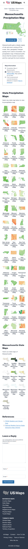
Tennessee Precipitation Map (6, 305)
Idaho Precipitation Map (6, 158)
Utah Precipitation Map (22, 305)
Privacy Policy (8, 537)
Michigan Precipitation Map (14, 199)
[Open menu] (4, 2)
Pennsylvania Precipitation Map (22, 275)
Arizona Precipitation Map (14, 115)
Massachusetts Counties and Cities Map (22, 392)
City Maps (5, 505)
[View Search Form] (24, 2)
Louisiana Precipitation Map (6, 185)
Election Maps (6, 522)
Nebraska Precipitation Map (6, 228)
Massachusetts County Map (22, 365)
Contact (12, 534)
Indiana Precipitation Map (22, 158)
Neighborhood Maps (8, 509)
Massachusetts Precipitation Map (6, 200)
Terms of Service (19, 537)
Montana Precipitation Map (22, 215)
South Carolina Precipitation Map (14, 290)
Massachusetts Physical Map (14, 379)
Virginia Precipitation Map (14, 318)
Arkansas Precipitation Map (22, 115)
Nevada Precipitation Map (14, 228)
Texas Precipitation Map (14, 305)
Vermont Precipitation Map (6, 318)
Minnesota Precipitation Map (22, 199)
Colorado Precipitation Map (14, 129)
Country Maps (6, 501)
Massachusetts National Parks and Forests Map (6, 393)
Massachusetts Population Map (22, 379)
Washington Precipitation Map (22, 318)
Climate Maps (6, 520)
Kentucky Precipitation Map (22, 172)
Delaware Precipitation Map (6, 144)
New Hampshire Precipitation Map (22, 229)
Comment (5, 443)
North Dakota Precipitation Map (14, 260)
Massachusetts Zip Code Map (6, 407)
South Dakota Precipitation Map (22, 290)
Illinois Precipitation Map (14, 158)
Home (5, 8)
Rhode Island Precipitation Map (6, 290)
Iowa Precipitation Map (6, 172)
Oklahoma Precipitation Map (6, 274)
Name (5, 469)
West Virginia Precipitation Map (6, 333)
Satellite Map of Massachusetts (14, 366)
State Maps (12, 8)
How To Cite (21, 534)
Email (5, 476)
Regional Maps (7, 507)
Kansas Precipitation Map (14, 172)
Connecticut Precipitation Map (22, 130)
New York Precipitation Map (22, 243)
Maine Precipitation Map (14, 185)
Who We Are (14, 540)
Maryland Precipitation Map (22, 185)
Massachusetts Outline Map (6, 378)
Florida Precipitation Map (14, 144)
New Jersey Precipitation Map (6, 243)
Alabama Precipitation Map (6, 115)
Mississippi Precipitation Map (6, 215)
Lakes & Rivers (7, 524)
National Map (10, 73)
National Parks (6, 527)
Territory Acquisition (8, 529)
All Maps (6, 534)
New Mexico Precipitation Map (14, 244)
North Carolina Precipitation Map (6, 260)
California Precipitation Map (6, 129)
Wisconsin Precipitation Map (14, 332)
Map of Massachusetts (6, 365)
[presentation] (6, 109)
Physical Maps (6, 512)
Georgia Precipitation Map (22, 144)
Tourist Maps (6, 514)
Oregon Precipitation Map (14, 274)
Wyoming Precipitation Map (22, 332)
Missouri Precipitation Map (14, 215)
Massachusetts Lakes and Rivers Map (14, 392)
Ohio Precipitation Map (22, 259)
